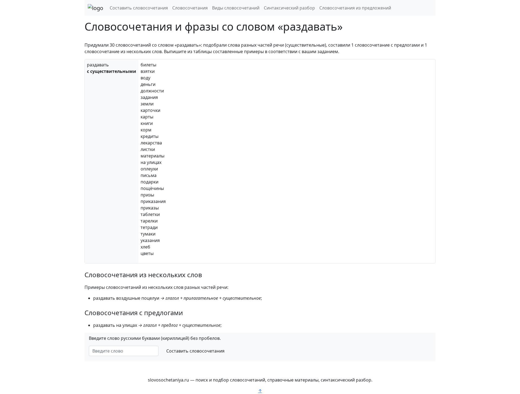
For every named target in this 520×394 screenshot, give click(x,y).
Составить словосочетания (139, 8)
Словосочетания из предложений (355, 8)
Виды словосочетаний (235, 8)
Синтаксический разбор (289, 8)
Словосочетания (190, 8)
